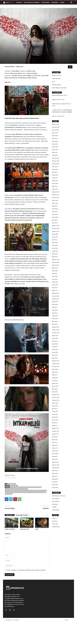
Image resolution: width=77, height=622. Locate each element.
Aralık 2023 (55, 214)
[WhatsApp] (19, 499)
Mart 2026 (54, 138)
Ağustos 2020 (55, 327)
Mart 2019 (54, 375)
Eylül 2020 (54, 324)
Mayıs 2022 (55, 268)
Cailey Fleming (27, 487)
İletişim (62, 2)
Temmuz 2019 (55, 363)
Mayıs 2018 (55, 403)
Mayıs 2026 (55, 133)
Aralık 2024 (55, 180)
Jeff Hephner (43, 490)
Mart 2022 (54, 273)
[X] (11, 499)
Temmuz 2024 (55, 194)
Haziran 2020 (55, 332)
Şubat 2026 (55, 141)
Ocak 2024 (55, 211)
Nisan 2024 (55, 203)
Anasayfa (19, 2)
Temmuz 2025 (55, 161)
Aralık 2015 (55, 484)
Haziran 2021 (55, 299)
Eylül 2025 (54, 155)
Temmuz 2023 (55, 228)
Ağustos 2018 (55, 394)
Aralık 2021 (55, 282)
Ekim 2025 (54, 152)
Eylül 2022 (54, 256)
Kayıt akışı (54, 521)
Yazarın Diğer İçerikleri (22, 515)
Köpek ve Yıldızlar (10, 529)
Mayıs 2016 (55, 470)
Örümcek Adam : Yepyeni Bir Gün (60, 103)
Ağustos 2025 (55, 158)
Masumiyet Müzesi (57, 95)
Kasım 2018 (55, 386)
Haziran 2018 (55, 400)
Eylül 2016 (54, 459)
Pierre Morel (9, 494)
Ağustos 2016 (55, 462)
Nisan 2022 (55, 270)
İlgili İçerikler (9, 515)
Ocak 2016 (55, 482)
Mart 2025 (54, 172)
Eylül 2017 (54, 425)
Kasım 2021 (55, 285)
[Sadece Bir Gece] (27, 523)
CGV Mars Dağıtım (37, 487)
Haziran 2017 (55, 434)
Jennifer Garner (9, 492)
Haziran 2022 (55, 265)
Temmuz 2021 (55, 296)
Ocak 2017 (55, 448)
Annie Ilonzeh (19, 487)
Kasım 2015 (55, 487)
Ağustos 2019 (55, 361)
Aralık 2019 (55, 349)
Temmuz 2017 (55, 431)
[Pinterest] (15, 499)
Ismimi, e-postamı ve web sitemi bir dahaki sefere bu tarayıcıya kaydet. (26, 570)
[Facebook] (6, 499)
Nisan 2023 (55, 237)
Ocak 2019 (55, 380)
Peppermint (42, 492)
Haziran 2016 (55, 467)
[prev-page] (45, 515)
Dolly (36, 529)
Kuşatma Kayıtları (56, 84)
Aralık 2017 (55, 417)
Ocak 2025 (55, 178)
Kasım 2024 (55, 183)
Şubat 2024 (55, 209)
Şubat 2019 (55, 377)
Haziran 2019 (55, 366)
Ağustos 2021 (55, 293)
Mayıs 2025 (55, 166)
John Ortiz (26, 492)
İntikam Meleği (11, 483)
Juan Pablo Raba (34, 492)
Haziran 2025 (55, 163)
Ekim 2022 (54, 254)
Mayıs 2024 (55, 200)
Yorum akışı (55, 524)
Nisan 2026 (55, 135)
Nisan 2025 (55, 169)
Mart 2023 (54, 239)
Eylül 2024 (54, 189)
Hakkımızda (54, 2)
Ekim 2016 (54, 456)
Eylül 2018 (54, 391)
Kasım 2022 (55, 251)
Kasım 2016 (55, 453)
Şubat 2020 (55, 344)
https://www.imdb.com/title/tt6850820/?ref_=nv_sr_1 (18, 490)
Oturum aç (54, 518)
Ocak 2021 (55, 313)
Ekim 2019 (54, 355)
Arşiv (53, 116)
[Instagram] (10, 610)
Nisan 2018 (55, 406)
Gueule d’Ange (10, 508)
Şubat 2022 (55, 276)
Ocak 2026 (55, 144)
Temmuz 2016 (55, 465)
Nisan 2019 (55, 372)
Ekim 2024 (54, 186)
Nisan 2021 (55, 304)
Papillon (46, 508)
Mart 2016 (54, 476)
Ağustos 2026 (55, 124)
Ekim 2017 (54, 422)
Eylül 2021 (54, 290)
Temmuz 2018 (55, 397)
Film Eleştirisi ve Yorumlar (31, 2)
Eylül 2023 (54, 223)
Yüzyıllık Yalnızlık (56, 110)
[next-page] (48, 515)
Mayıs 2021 (55, 301)
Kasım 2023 (55, 217)
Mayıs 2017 (55, 437)
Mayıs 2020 (55, 335)
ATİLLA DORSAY (12, 62)
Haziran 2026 (55, 130)
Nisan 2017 (55, 439)
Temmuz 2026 (55, 127)
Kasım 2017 (55, 420)
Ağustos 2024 (55, 192)
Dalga (53, 99)
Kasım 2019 (55, 352)
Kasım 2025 (55, 149)
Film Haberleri (55, 501)
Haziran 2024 (55, 197)
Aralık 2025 (55, 147)
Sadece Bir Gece (24, 529)
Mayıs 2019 (55, 369)
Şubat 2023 (55, 242)
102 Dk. (13, 487)
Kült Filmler (55, 504)
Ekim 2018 (54, 389)
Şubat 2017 (55, 445)
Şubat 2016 (55, 479)
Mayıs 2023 (55, 234)
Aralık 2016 (55, 451)
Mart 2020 (54, 341)
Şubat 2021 (55, 310)
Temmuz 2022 (55, 262)
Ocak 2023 (55, 245)
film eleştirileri (9, 489)
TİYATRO (54, 507)
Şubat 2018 (55, 411)
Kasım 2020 (55, 318)
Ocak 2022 (55, 279)
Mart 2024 (54, 206)
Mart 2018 (54, 408)
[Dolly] (42, 523)
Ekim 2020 (54, 321)
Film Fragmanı (45, 2)
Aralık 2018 (55, 383)
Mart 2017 (54, 442)
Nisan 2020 (55, 338)
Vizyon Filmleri (56, 510)
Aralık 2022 (55, 248)
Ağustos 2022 (55, 259)
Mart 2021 (54, 307)
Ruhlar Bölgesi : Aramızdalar (59, 87)
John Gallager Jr (19, 492)
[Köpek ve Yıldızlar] (11, 523)
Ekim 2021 (54, 287)
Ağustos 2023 (55, 225)
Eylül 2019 (54, 358)
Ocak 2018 (55, 414)
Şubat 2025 (55, 175)
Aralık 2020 (55, 315)
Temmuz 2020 (55, 330)
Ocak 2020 (55, 346)
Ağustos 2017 (55, 428)
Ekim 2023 (54, 220)
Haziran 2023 (55, 231)
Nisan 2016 (55, 473)
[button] (71, 2)
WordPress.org (56, 526)
